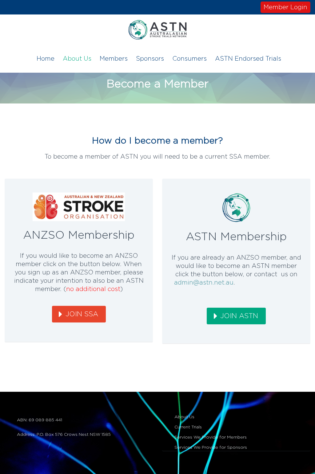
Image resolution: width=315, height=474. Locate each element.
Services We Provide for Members (210, 437)
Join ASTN (239, 316)
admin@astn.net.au (203, 283)
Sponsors (150, 59)
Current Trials (188, 427)
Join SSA (82, 314)
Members (114, 59)
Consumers (189, 59)
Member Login (285, 7)
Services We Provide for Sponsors (210, 447)
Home (45, 59)
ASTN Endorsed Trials (248, 59)
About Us (77, 59)
